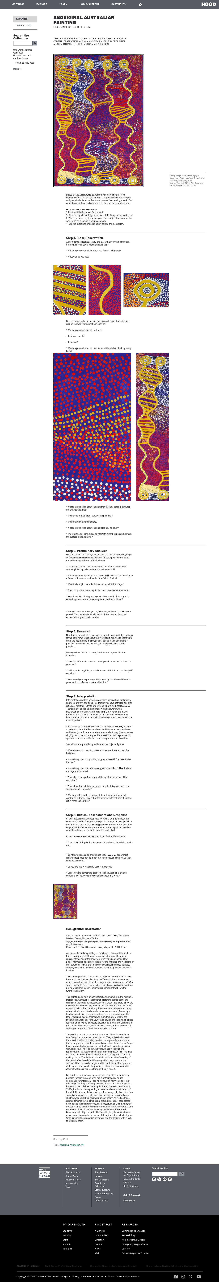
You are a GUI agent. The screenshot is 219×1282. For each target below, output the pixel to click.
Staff (65, 1239)
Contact (99, 1276)
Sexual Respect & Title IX (135, 1253)
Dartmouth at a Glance (133, 1230)
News (98, 1248)
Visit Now (18, 4)
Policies (87, 1276)
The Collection (102, 1180)
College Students (131, 1179)
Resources (130, 1224)
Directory (100, 1239)
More (16, 69)
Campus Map (101, 1235)
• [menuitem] (69, 1276)
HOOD (209, 4)
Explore (41, 4)
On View (99, 1176)
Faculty (127, 1182)
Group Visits (72, 1176)
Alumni (67, 1244)
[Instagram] (183, 1276)
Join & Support (89, 4)
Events (98, 1244)
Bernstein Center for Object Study (131, 1174)
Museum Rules (73, 1180)
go (35, 43)
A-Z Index (100, 1230)
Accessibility (72, 1183)
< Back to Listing (23, 26)
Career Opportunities (101, 1198)
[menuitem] (75, 1237)
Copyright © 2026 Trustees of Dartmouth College (42, 1276)
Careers (126, 1248)
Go (181, 1174)
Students (67, 1230)
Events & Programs (104, 1193)
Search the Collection (100, 1185)
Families (67, 1248)
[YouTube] (199, 1276)
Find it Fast (103, 1224)
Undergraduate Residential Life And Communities (172, 1266)
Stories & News (102, 1190)
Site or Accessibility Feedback (123, 1276)
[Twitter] (191, 1276)
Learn (63, 4)
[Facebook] (176, 1276)
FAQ (68, 1187)
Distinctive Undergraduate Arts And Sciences (114, 1266)
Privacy (75, 1276)
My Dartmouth (74, 1224)
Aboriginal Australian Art (71, 1145)
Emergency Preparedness (135, 1244)
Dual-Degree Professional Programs (63, 1266)
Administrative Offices (134, 1239)
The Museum (101, 1172)
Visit (97, 1253)
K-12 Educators (130, 1186)
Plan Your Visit (73, 1172)
